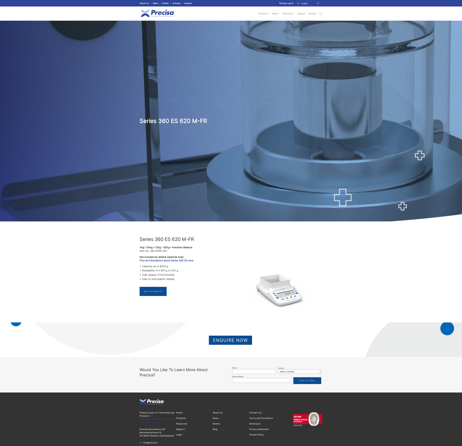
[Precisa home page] (157, 17)
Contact (312, 13)
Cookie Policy (256, 434)
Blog (215, 429)
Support (301, 13)
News (155, 3)
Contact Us (255, 412)
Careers (188, 3)
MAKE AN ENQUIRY (153, 291)
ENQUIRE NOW (230, 340)
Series (275, 13)
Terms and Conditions (261, 418)
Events (165, 3)
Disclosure (254, 423)
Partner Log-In (286, 3)
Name (234, 368)
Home (179, 412)
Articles (176, 3)
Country (281, 368)
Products (262, 13)
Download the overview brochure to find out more (157, 421)
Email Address (237, 376)
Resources (287, 13)
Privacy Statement (259, 429)
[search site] (321, 13)
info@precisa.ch (150, 442)
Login (179, 434)
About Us (144, 3)
